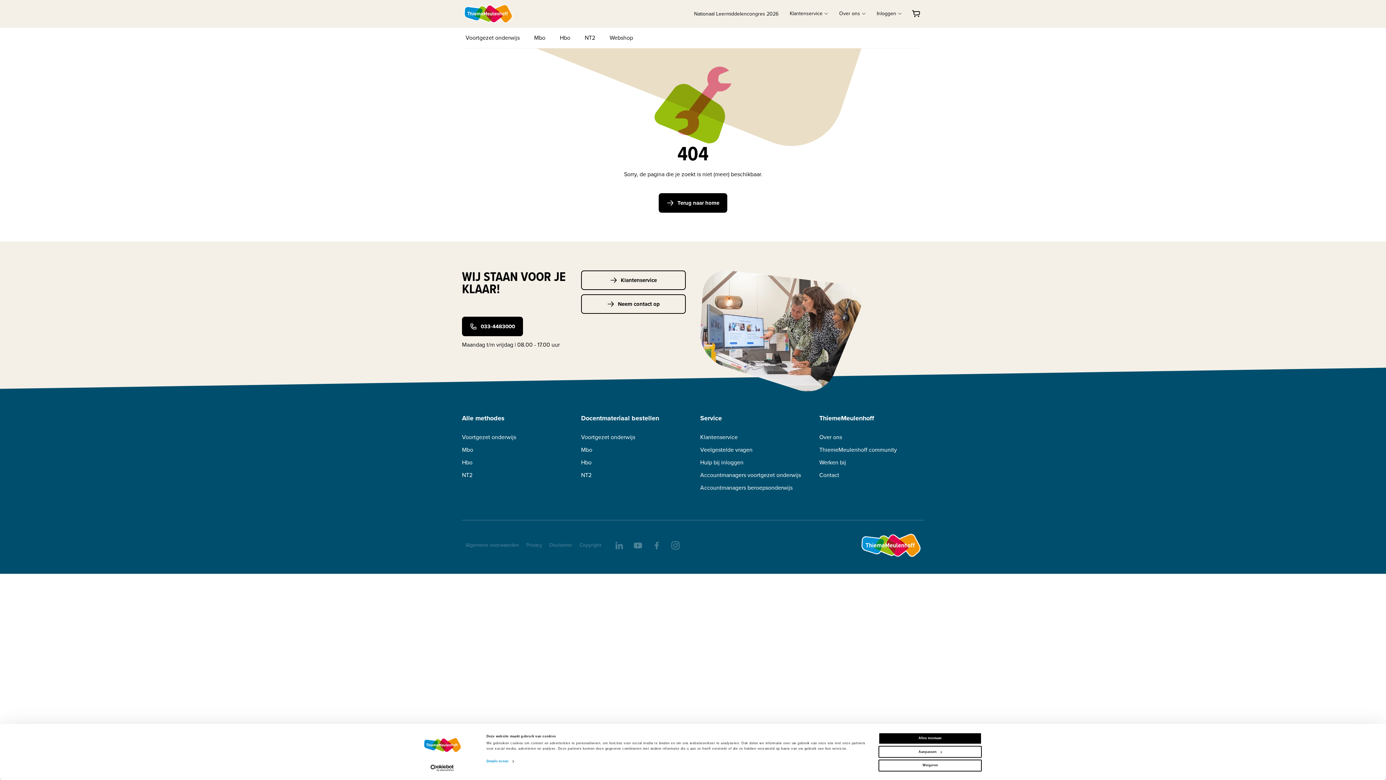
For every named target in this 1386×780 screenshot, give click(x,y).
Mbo (539, 38)
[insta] (675, 545)
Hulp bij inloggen (722, 462)
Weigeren (930, 765)
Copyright (590, 545)
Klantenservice (639, 280)
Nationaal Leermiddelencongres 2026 (736, 14)
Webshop (621, 38)
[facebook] (656, 545)
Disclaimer (560, 545)
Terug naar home (698, 203)
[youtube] (637, 545)
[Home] (488, 13)
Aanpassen (928, 752)
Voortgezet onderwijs (493, 38)
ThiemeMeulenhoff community (858, 449)
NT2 (590, 38)
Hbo (565, 38)
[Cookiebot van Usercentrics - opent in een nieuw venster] (442, 767)
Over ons (830, 437)
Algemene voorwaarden (492, 545)
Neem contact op (639, 304)
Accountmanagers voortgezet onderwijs (750, 475)
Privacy (534, 545)
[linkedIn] (618, 545)
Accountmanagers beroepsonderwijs (746, 487)
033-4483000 (498, 326)
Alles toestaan (930, 738)
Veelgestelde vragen (726, 449)
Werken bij (832, 462)
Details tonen (498, 761)
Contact (829, 475)
